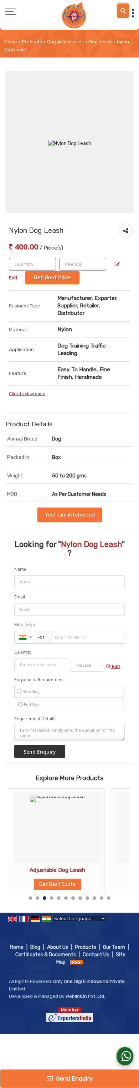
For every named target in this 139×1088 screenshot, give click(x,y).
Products (32, 41)
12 (108, 898)
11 (101, 898)
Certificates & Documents (45, 955)
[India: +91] (24, 637)
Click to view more (27, 393)
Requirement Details (34, 718)
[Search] (123, 11)
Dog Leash (100, 41)
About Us (57, 947)
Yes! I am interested (70, 515)
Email (19, 597)
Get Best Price (52, 277)
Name (20, 569)
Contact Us (96, 955)
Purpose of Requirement (39, 679)
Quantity (22, 652)
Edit (115, 666)
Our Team (114, 947)
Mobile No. (25, 625)
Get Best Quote (57, 884)
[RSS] (76, 962)
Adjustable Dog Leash (57, 870)
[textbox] (82, 264)
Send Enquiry (74, 1078)
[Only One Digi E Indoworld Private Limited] (74, 15)
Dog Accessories (65, 41)
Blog (35, 947)
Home (10, 41)
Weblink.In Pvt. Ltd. (85, 996)
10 (94, 898)
